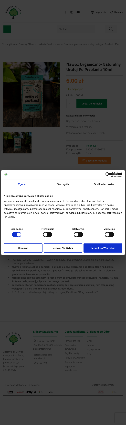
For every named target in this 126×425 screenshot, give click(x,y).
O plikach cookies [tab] (104, 184)
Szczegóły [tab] (63, 184)
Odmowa (23, 248)
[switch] (47, 234)
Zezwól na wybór (63, 248)
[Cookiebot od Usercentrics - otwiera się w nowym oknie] (108, 174)
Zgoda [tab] (22, 184)
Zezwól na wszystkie (103, 248)
